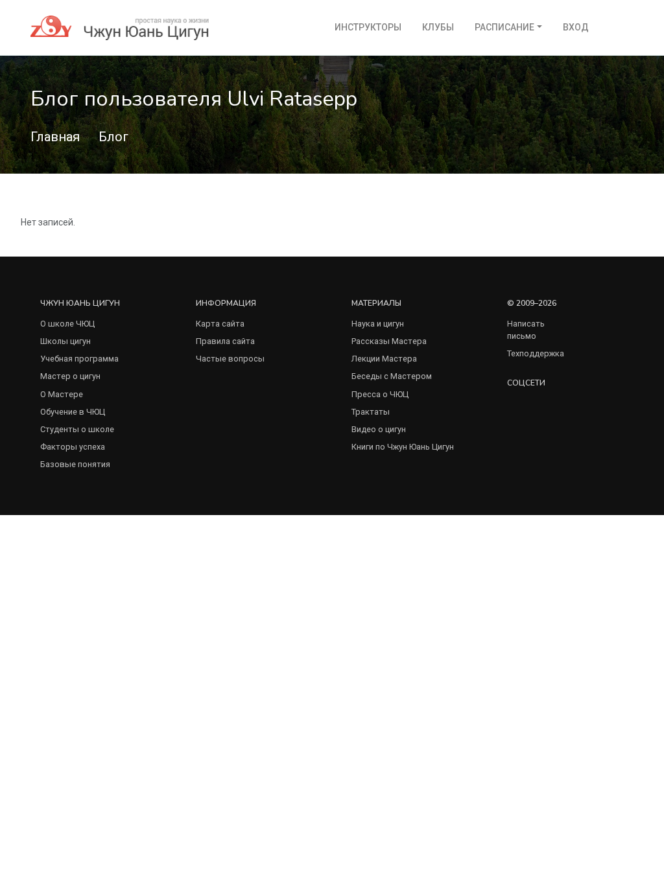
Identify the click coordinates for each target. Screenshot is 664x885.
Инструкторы (368, 27)
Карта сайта (220, 323)
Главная (55, 136)
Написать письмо (526, 330)
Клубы (438, 27)
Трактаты (370, 412)
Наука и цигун (377, 323)
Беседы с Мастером (391, 376)
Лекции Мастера (384, 358)
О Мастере (61, 394)
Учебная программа (79, 358)
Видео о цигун (378, 429)
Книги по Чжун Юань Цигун (402, 447)
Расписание (504, 27)
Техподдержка (535, 353)
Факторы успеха (72, 447)
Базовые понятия (75, 464)
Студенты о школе (77, 429)
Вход (576, 27)
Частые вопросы (230, 358)
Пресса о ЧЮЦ (380, 394)
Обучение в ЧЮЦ (72, 412)
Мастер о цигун (70, 376)
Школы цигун (65, 341)
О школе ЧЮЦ (67, 323)
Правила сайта (225, 341)
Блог (113, 136)
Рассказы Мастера (389, 341)
